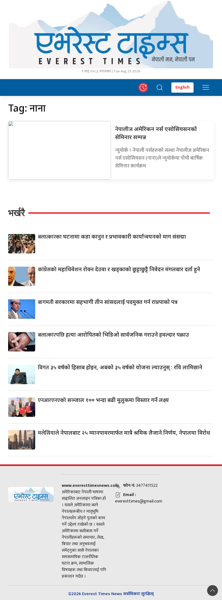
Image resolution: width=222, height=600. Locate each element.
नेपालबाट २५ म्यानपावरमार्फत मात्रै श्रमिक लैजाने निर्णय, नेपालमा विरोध (124, 432)
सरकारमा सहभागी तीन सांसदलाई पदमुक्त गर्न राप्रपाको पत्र (108, 302)
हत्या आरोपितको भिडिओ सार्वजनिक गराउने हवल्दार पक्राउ (113, 334)
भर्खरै (16, 212)
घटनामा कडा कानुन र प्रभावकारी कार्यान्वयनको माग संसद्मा (112, 236)
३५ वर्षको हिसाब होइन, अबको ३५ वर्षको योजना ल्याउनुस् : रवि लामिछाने (120, 367)
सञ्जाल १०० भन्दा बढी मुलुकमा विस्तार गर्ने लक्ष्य (103, 400)
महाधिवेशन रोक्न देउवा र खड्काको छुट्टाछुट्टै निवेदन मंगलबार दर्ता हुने (119, 269)
